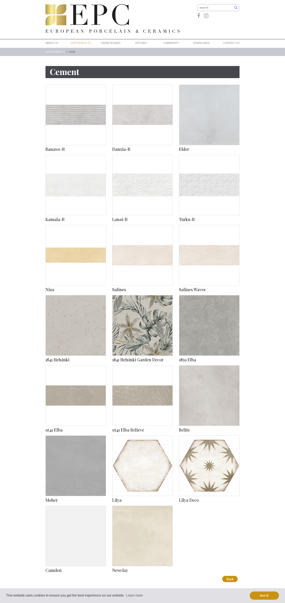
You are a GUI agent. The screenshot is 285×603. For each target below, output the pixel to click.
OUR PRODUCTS (81, 43)
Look (72, 52)
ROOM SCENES (111, 43)
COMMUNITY (171, 43)
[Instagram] (206, 15)
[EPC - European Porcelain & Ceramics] (87, 14)
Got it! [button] (264, 595)
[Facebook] (198, 15)
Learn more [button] (134, 595)
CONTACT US (231, 43)
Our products (55, 52)
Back (229, 579)
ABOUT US (51, 43)
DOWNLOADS (201, 43)
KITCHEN (140, 43)
